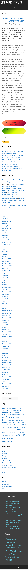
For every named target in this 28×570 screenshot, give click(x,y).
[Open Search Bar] (25, 2)
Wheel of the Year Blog (9, 47)
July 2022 (5, 275)
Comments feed (7, 486)
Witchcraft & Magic (7, 470)
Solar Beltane (16, 95)
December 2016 (7, 384)
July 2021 (5, 299)
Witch (17, 438)
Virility (18, 109)
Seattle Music (17, 422)
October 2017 (6, 379)
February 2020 (6, 332)
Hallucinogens (6, 69)
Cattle (10, 57)
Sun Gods (10, 102)
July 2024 (5, 233)
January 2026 (6, 218)
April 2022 (5, 282)
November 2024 (7, 228)
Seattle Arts (17, 420)
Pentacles (17, 417)
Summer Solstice (15, 99)
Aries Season (5, 408)
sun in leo (9, 430)
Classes (9, 45)
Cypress (4, 59)
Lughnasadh (6, 414)
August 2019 (6, 346)
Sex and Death (15, 92)
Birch (3, 54)
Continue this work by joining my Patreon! (14, 131)
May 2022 (5, 280)
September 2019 (7, 344)
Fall (16, 410)
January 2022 (6, 289)
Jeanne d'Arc (6, 76)
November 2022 (7, 266)
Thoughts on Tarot (7, 463)
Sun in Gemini (18, 102)
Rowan (16, 90)
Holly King (13, 71)
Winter (13, 438)
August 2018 (6, 369)
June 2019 (5, 351)
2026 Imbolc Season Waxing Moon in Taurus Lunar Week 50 (13, 515)
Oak (22, 80)
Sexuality (9, 95)
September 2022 (7, 270)
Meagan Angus (6, 180)
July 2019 (5, 348)
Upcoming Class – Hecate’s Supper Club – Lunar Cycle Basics (13, 522)
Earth (16, 59)
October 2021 (6, 294)
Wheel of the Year (18, 45)
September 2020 (7, 318)
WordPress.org (6, 489)
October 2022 (6, 268)
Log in (4, 481)
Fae (19, 64)
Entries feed (5, 484)
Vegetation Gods (20, 106)
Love (17, 76)
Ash (13, 52)
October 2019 (6, 341)
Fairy (22, 64)
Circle (14, 57)
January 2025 (6, 226)
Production (5, 87)
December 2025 (7, 221)
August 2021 (6, 296)
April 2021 (5, 306)
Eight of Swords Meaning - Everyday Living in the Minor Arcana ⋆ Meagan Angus (13, 190)
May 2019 (5, 353)
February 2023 (6, 259)
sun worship (11, 104)
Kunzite (13, 76)
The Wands (7, 435)
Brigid (18, 54)
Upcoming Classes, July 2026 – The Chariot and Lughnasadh (12, 503)
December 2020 (7, 310)
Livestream (17, 412)
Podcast (5, 420)
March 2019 (5, 358)
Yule (13, 442)
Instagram (5, 456)
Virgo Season (12, 435)
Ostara (4, 83)
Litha (13, 412)
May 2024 (5, 235)
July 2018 (5, 372)
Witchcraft (7, 441)
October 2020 (6, 315)
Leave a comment (9, 114)
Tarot (18, 430)
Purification (19, 87)
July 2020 (5, 322)
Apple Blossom (6, 52)
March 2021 (5, 308)
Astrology (12, 408)
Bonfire (8, 54)
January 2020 (6, 334)
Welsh (23, 109)
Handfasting (14, 69)
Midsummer (17, 414)
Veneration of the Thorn (9, 109)
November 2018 (7, 365)
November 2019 (7, 339)
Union (13, 106)
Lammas (8, 412)
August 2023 (6, 244)
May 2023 (5, 251)
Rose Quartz (10, 90)
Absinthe (6, 50)
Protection (12, 87)
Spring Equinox (15, 97)
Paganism (14, 83)
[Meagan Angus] (11, 2)
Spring (8, 97)
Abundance (13, 50)
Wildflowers (5, 111)
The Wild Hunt (6, 106)
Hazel (4, 71)
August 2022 (6, 273)
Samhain (11, 420)
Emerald (19, 61)
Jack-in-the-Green (13, 73)
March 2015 (5, 386)
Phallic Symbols (18, 85)
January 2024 (6, 237)
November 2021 (7, 292)
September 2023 (7, 242)
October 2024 (6, 230)
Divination (11, 59)
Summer (13, 427)
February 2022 (6, 287)
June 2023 (5, 249)
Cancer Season (5, 410)
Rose (3, 90)
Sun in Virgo (13, 430)
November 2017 (7, 377)
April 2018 (5, 374)
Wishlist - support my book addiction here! (14, 123)
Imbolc (19, 71)
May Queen (12, 78)
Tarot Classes (9, 432)
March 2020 (5, 329)
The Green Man (20, 104)
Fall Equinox (20, 410)
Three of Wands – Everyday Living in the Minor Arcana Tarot (13, 200)
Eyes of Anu (13, 64)
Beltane (23, 52)
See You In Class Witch (13, 425)
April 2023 (5, 254)
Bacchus (17, 52)
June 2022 (5, 277)
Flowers (9, 66)
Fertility (4, 66)
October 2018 (6, 367)
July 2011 (5, 388)
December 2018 (7, 362)
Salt (3, 92)
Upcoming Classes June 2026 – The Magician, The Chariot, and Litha (12, 509)
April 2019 (5, 355)
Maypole (18, 78)
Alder (18, 50)
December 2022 (7, 263)
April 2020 (5, 327)
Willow (12, 111)
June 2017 (5, 381)
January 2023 (6, 261)
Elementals (13, 61)
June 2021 (5, 301)
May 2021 (5, 303)
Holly (7, 71)
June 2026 (5, 216)
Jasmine (21, 73)
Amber (22, 50)
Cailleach (5, 57)
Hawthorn (21, 69)
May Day (21, 76)
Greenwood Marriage (19, 66)
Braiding (13, 54)
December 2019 (7, 336)
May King (5, 78)
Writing (18, 47)
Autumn (17, 408)
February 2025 (6, 223)
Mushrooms (5, 80)
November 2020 (7, 313)
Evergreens (5, 64)
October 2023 (6, 240)
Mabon (12, 414)
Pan (19, 83)
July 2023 (5, 247)
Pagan (9, 83)
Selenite (7, 92)
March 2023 (5, 256)
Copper (19, 57)
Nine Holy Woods (15, 80)
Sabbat (21, 90)
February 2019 (6, 360)
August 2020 (6, 320)
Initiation (4, 73)
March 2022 (5, 285)
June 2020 (5, 325)
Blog (5, 45)
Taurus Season (16, 432)
